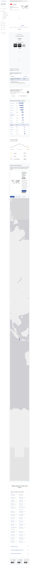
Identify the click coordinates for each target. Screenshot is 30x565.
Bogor (12, 497)
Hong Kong (11, 127)
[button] (5, 23)
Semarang (21, 527)
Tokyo (11, 131)
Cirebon (20, 517)
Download (24, 190)
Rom (11, 116)
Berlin (11, 114)
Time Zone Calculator (5, 15)
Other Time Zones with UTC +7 (16, 553)
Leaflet (22, 480)
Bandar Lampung (14, 527)
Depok (12, 503)
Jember (20, 541)
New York (12, 559)
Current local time (5, 12)
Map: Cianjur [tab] (12, 196)
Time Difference (5, 13)
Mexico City (12, 105)
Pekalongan (21, 524)
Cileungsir (21, 500)
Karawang (21, 503)
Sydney (11, 133)
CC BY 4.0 (23, 178)
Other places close (14, 546)
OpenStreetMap (25, 480)
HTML (19, 51)
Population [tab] (23, 196)
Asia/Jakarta (25, 76)
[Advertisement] (19, 18)
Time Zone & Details (5, 14)
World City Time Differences (5, 17)
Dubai (11, 120)
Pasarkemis (13, 514)
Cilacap (12, 524)
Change (4, 5)
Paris (11, 115)
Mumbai (11, 122)
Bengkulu (13, 541)
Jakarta (12, 511)
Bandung (21, 497)
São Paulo (11, 110)
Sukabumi (13, 494)
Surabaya (21, 534)
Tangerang (21, 511)
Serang (12, 517)
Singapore (11, 129)
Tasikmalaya (21, 514)
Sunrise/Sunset (5, 18)
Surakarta (13, 534)
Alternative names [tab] (18, 196)
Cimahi (20, 494)
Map (3, 19)
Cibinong (13, 500)
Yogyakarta (13, 531)
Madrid (13, 115)
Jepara (20, 531)
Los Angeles (12, 103)
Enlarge (23, 192)
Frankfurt (13, 114)
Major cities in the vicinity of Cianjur (17, 491)
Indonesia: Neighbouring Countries (17, 550)
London (11, 112)
